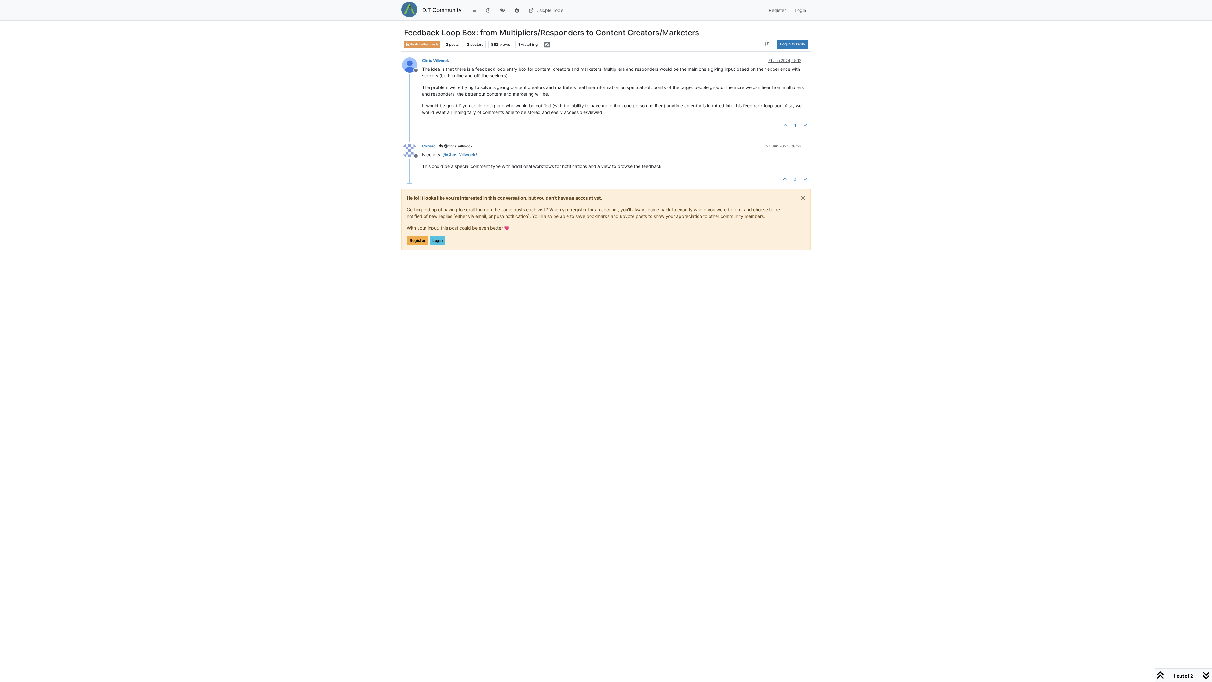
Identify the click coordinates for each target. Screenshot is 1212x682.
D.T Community (442, 10)
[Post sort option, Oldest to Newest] (767, 44)
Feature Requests (424, 44)
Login (437, 240)
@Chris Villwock (458, 146)
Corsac (429, 146)
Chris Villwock (435, 60)
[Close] (803, 197)
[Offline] (412, 64)
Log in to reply (792, 44)
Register (417, 240)
